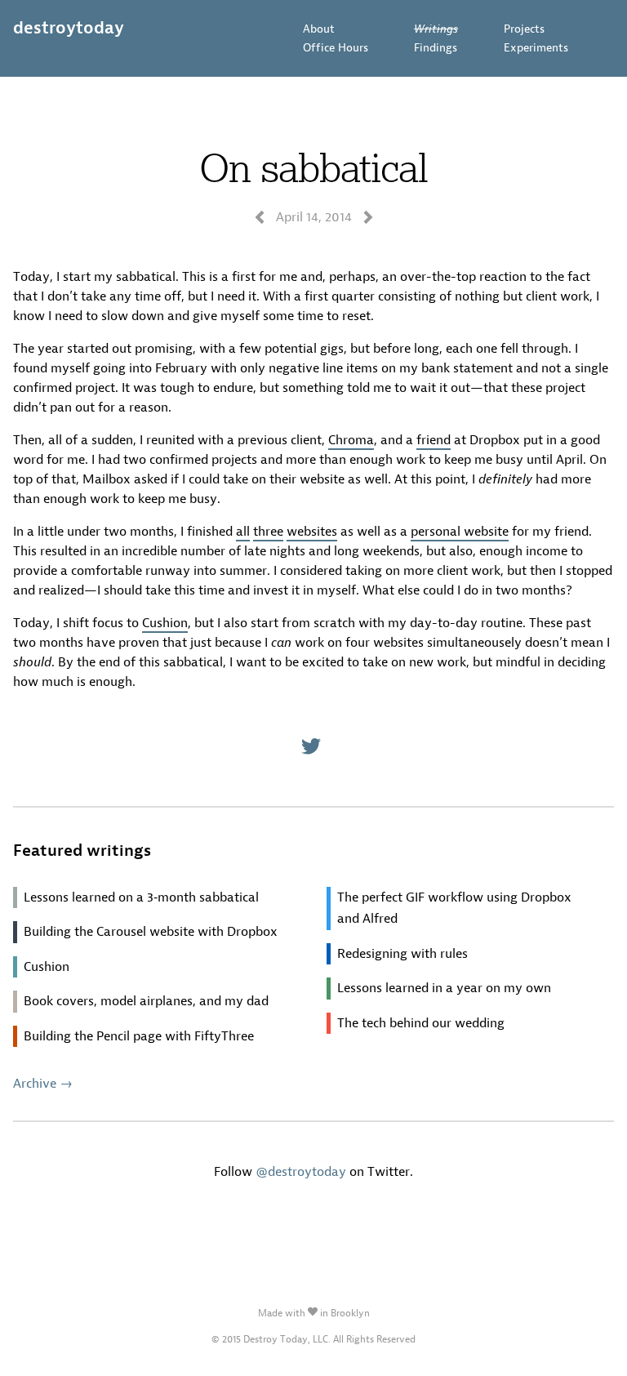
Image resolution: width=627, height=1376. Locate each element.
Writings (436, 29)
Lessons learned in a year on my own (444, 987)
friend (433, 439)
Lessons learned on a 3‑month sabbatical (141, 897)
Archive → (43, 1083)
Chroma (351, 439)
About (319, 29)
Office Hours (335, 48)
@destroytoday (301, 1171)
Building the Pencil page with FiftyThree (139, 1035)
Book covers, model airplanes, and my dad (146, 1000)
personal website (460, 531)
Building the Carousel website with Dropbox (151, 931)
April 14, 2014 (314, 216)
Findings (435, 48)
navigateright (368, 217)
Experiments (536, 48)
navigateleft (259, 217)
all (243, 531)
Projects (524, 29)
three (268, 531)
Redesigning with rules (402, 953)
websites (312, 531)
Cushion (165, 622)
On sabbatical (313, 166)
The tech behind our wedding (421, 1022)
